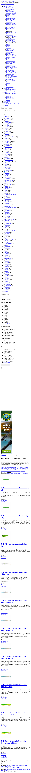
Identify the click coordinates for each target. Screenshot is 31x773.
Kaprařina (8, 96)
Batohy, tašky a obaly (11, 32)
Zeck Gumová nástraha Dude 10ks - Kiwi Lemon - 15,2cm (14, 742)
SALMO (7, 128)
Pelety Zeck (17, 469)
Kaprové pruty (9, 10)
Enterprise (7, 158)
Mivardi (8, 45)
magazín (5, 92)
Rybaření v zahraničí (11, 93)
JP (5, 238)
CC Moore (7, 154)
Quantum (7, 174)
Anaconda (7, 206)
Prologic (7, 233)
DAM (6, 175)
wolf (6, 251)
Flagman (7, 256)
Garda (6, 227)
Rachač (6, 274)
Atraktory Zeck (5, 467)
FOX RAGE (8, 132)
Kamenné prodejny (10, 91)
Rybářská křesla (10, 28)
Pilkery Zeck (25, 469)
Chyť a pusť (8, 168)
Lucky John (7, 124)
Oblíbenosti (10, 473)
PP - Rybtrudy (8, 210)
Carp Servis (7, 279)
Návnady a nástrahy (10, 14)
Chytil (6, 157)
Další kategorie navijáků (11, 24)
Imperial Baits (8, 246)
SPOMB (7, 282)
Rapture (7, 214)
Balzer (6, 200)
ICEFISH (7, 167)
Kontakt (12, 767)
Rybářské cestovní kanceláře (12, 104)
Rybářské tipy (9, 97)
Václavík (7, 278)
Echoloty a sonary (10, 29)
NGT (6, 249)
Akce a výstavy (9, 94)
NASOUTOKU (8, 184)
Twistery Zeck (13, 471)
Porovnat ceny (4, 501)
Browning (7, 220)
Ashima (6, 252)
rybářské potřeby (7, 6)
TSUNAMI (7, 266)
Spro (6, 135)
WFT (6, 229)
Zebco (6, 191)
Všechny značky (10, 49)
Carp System (8, 216)
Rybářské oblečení (10, 39)
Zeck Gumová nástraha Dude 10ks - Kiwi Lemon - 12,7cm (14, 714)
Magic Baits (7, 232)
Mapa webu (21, 767)
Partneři (16, 767)
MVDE (6, 164)
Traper (6, 196)
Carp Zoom (7, 240)
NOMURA (7, 248)
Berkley (7, 116)
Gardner (7, 272)
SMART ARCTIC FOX (10, 207)
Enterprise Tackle (9, 180)
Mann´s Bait (8, 204)
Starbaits (7, 138)
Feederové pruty (10, 9)
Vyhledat (16, 2)
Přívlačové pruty (10, 11)
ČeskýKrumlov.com (5, 770)
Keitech (6, 165)
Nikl (6, 129)
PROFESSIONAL (9, 239)
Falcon (6, 277)
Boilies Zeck (12, 467)
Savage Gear (8, 122)
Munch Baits (8, 177)
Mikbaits (7, 118)
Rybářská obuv (9, 40)
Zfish (6, 245)
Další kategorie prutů (11, 13)
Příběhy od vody (10, 98)
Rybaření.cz (3, 455)
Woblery (8, 16)
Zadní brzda (9, 22)
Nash (6, 186)
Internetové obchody (11, 89)
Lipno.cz (19, 769)
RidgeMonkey (8, 258)
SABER (7, 290)
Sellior (6, 226)
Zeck (6, 171)
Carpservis (7, 242)
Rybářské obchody (7, 88)
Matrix (6, 281)
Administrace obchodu (6, 766)
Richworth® (8, 275)
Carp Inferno (8, 188)
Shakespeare (8, 285)
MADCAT (7, 187)
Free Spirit (7, 284)
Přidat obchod (19, 765)
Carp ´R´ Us (8, 259)
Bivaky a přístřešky (10, 27)
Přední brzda (9, 20)
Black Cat (7, 201)
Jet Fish (6, 121)
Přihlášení (3, 4)
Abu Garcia (7, 126)
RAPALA (7, 119)
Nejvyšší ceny (25, 473)
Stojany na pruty (10, 33)
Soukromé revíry (7, 101)
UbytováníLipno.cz (25, 769)
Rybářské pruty (9, 7)
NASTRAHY (8, 199)
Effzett (6, 271)
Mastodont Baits (8, 170)
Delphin (7, 144)
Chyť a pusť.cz (4, 528)
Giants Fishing (8, 223)
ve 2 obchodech (4, 500)
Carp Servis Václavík (10, 137)
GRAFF (7, 262)
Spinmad (7, 203)
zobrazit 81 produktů (5, 365)
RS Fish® (7, 261)
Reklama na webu (11, 765)
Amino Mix (7, 264)
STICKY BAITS (9, 160)
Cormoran (8, 48)
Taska (6, 197)
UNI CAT (7, 255)
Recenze (8, 100)
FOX (7, 46)
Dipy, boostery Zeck (22, 467)
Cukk (6, 193)
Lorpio (6, 183)
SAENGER (7, 142)
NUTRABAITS (8, 178)
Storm (6, 268)
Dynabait (7, 269)
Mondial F (7, 213)
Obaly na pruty (9, 35)
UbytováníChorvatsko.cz (10, 769)
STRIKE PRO (8, 243)
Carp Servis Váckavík (10, 230)
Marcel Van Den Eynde (10, 194)
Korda (6, 217)
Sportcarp (7, 145)
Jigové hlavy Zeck (18, 468)
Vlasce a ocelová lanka (11, 36)
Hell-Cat (7, 212)
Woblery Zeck (21, 471)
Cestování (5, 102)
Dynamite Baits (8, 147)
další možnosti (6, 323)
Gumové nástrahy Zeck (7, 468)
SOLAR (7, 222)
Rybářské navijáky (10, 19)
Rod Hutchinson (8, 161)
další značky (6, 291)
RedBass (7, 209)
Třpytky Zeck (5, 471)
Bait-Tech (7, 173)
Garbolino (7, 287)
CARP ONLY (8, 141)
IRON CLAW (8, 181)
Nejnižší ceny (17, 473)
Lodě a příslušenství (10, 18)
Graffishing (7, 235)
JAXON (7, 253)
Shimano (8, 44)
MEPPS (7, 152)
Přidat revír (24, 765)
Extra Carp (7, 225)
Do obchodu (3, 529)
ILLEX (6, 148)
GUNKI (7, 134)
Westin (6, 131)
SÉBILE (7, 288)
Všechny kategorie (10, 41)
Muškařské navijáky (11, 23)
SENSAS (7, 155)
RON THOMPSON (9, 219)
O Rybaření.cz (7, 767)
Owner (6, 236)
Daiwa (6, 150)
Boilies (8, 15)
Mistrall (6, 190)
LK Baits (7, 125)
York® (6, 265)
